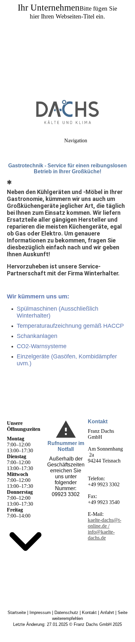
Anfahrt (107, 612)
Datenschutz (66, 612)
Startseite (17, 612)
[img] (67, 46)
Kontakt (89, 612)
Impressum (40, 612)
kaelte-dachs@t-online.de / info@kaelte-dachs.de (104, 529)
